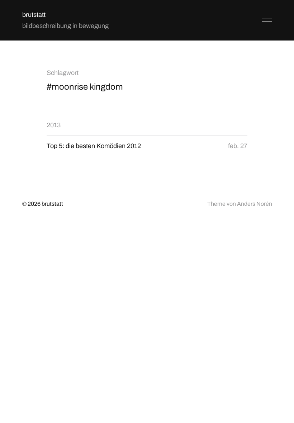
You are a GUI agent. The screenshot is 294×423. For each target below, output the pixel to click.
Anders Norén (254, 204)
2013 (54, 125)
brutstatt (34, 14)
